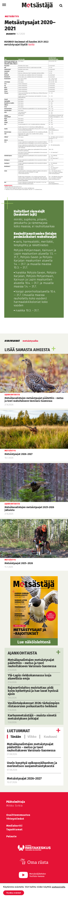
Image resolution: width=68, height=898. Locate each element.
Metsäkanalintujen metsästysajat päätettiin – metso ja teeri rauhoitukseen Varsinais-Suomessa (31, 747)
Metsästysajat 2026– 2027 (24, 778)
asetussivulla (58, 887)
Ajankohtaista (22, 653)
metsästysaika (30, 340)
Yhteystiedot (15, 818)
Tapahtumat (14, 829)
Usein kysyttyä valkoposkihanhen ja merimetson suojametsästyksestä (32, 764)
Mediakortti (14, 825)
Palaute (11, 836)
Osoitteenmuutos (18, 815)
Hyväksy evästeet (13, 893)
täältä (31, 44)
